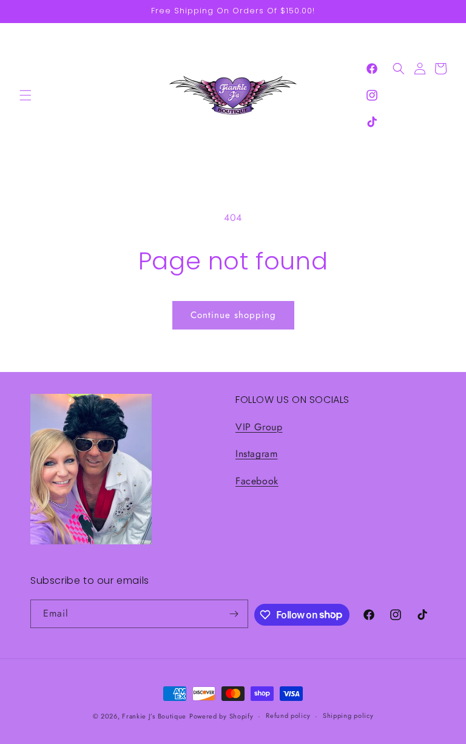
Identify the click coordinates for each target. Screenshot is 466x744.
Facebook (257, 481)
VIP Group (258, 427)
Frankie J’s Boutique (154, 716)
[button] (25, 95)
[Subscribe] (234, 614)
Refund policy (288, 715)
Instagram (256, 454)
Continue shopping (233, 315)
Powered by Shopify (221, 716)
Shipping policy (348, 715)
